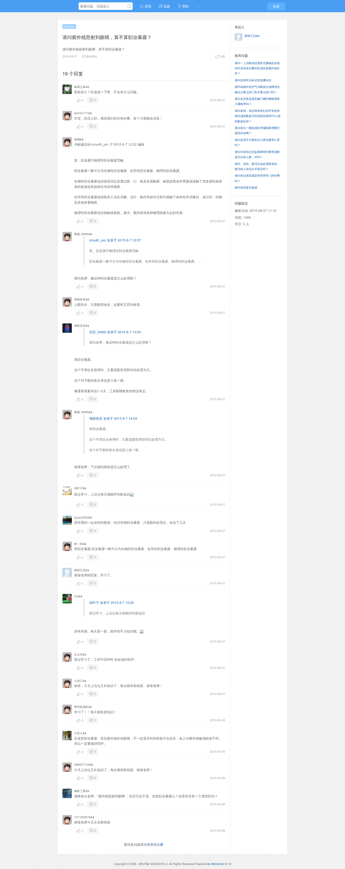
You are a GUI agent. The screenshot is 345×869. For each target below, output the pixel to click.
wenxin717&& (83, 113)
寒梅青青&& (81, 299)
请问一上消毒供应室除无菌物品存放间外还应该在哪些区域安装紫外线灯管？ (257, 68)
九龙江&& (80, 681)
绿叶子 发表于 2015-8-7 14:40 (111, 602)
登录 (276, 6)
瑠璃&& (79, 139)
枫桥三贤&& (81, 791)
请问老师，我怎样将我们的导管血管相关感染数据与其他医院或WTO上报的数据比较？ (257, 116)
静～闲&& (80, 544)
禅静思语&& (81, 325)
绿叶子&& (80, 488)
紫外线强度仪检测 (246, 187)
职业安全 (69, 26)
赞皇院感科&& (83, 707)
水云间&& (80, 654)
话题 (166, 6)
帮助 (185, 6)
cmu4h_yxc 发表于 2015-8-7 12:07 (115, 240)
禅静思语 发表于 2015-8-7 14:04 (113, 418)
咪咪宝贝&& (81, 570)
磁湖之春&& (81, 87)
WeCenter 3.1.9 (221, 864)
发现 (147, 6)
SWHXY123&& (83, 764)
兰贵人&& (80, 733)
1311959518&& (84, 817)
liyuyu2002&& (83, 517)
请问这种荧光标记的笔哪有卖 (253, 80)
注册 (160, 844)
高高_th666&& (83, 234)
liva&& (78, 596)
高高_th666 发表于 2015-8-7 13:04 (115, 332)
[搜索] (129, 6)
